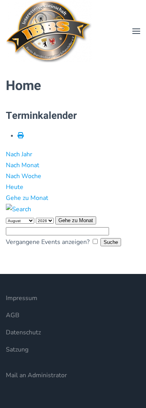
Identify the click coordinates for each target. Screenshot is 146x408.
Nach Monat (22, 165)
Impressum (21, 298)
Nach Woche (23, 176)
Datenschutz (23, 332)
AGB (12, 315)
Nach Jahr (19, 154)
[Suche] (18, 209)
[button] (136, 31)
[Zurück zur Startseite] (48, 31)
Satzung (17, 349)
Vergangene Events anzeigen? (48, 242)
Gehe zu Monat (27, 198)
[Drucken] (21, 135)
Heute (14, 187)
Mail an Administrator (36, 375)
